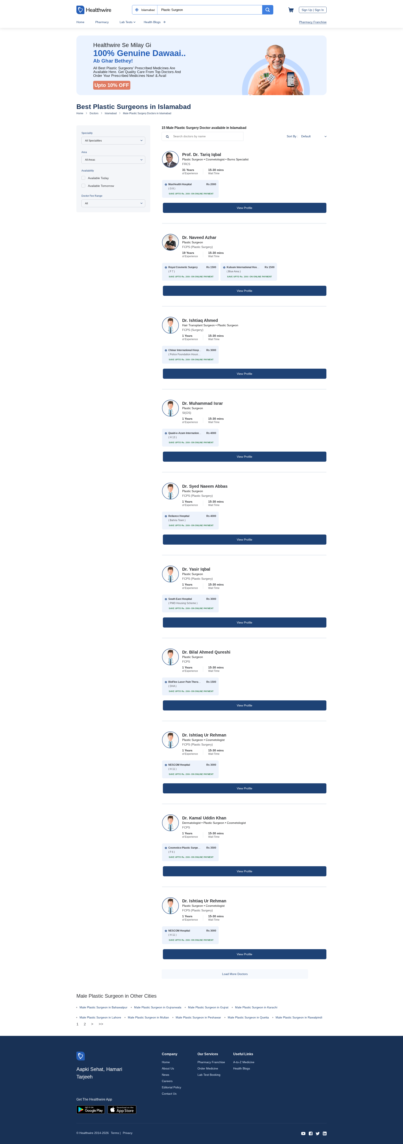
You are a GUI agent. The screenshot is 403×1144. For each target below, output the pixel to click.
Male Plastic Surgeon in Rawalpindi (299, 1017)
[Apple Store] (122, 1109)
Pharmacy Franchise (313, 22)
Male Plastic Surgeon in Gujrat (208, 1007)
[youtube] (303, 1133)
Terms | (116, 1133)
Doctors (94, 113)
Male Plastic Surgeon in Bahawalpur (103, 1007)
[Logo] (80, 1056)
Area (84, 152)
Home (80, 22)
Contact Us (169, 1093)
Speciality (87, 133)
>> (101, 1024)
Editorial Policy (171, 1087)
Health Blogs (152, 22)
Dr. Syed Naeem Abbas (205, 486)
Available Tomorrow (101, 185)
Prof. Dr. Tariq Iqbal (201, 154)
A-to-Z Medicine (243, 1062)
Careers (167, 1081)
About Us (168, 1068)
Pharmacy (102, 22)
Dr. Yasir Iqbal (196, 569)
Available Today (98, 178)
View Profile (244, 208)
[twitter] (318, 1133)
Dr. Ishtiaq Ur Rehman (204, 735)
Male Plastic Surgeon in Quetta (248, 1017)
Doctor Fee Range (91, 195)
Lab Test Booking (209, 1074)
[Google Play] (90, 1109)
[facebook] (311, 1133)
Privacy (127, 1133)
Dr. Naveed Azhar (199, 237)
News (165, 1074)
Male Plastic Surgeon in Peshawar (198, 1017)
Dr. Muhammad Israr (202, 403)
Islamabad (111, 113)
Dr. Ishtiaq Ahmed (200, 320)
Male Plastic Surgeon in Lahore (100, 1017)
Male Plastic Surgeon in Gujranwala (157, 1007)
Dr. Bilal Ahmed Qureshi (206, 652)
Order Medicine (208, 1068)
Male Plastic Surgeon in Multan (148, 1017)
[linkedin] (325, 1133)
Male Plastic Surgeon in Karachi (256, 1007)
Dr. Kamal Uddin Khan (204, 818)
